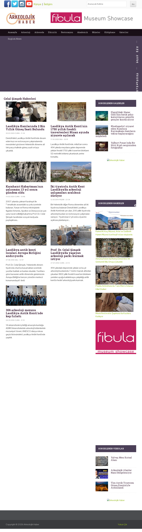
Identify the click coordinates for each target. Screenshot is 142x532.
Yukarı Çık (122, 524)
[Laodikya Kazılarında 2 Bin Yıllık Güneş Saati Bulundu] (26, 112)
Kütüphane (109, 32)
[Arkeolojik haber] (21, 18)
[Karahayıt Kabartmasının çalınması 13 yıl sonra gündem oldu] (26, 172)
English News (14, 39)
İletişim (48, 4)
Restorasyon (67, 32)
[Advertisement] (48, 365)
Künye (37, 4)
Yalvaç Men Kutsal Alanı (121, 458)
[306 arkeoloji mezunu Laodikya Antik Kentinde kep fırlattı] (26, 295)
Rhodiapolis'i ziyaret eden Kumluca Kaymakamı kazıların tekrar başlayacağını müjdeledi (115, 131)
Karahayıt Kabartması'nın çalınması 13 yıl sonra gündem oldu (24, 189)
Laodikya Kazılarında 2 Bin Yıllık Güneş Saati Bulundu (25, 127)
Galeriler (123, 32)
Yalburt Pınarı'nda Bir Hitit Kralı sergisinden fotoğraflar (123, 145)
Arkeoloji (25, 32)
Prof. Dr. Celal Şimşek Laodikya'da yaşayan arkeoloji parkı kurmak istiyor (67, 254)
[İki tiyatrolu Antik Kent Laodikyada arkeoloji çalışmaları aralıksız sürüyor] (71, 172)
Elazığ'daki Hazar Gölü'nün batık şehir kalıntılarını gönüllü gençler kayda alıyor (122, 116)
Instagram (22, 3)
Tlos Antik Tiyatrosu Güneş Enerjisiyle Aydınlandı (122, 485)
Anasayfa (12, 32)
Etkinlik (52, 32)
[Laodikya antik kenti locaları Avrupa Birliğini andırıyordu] (26, 235)
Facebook (7, 3)
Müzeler (96, 32)
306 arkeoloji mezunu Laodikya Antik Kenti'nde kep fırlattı (24, 313)
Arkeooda (39, 32)
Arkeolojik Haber (31, 524)
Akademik (82, 32)
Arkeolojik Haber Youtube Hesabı (29, 3)
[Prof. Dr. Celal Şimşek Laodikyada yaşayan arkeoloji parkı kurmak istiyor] (71, 235)
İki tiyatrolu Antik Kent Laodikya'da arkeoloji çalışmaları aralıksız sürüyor (68, 191)
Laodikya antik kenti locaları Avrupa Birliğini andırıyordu (23, 253)
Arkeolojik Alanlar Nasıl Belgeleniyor (121, 471)
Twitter (14, 3)
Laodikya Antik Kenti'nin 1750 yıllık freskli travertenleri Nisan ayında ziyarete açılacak (70, 130)
